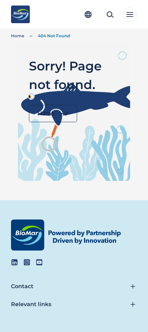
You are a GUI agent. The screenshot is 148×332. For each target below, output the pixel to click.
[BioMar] (20, 14)
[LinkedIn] (14, 262)
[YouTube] (39, 262)
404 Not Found (54, 35)
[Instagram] (26, 262)
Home (17, 35)
